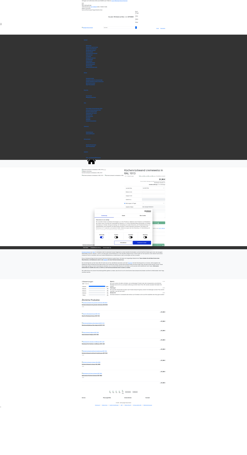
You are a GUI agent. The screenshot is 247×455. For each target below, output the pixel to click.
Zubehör (86, 152)
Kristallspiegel (89, 59)
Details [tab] (123, 215)
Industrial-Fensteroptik (91, 67)
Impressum (97, 405)
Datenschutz (104, 405)
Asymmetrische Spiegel (91, 53)
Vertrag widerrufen (137, 405)
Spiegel (85, 40)
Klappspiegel (89, 61)
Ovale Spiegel (89, 55)
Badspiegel (88, 45)
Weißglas (88, 119)
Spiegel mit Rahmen (91, 58)
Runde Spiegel (89, 51)
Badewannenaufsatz (91, 97)
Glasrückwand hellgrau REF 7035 (90, 334)
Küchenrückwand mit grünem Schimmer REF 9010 (95, 304)
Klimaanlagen (87, 139)
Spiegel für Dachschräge (92, 47)
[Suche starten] (136, 27)
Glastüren (86, 126)
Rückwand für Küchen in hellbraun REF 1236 (93, 343)
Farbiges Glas (89, 114)
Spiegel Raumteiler (90, 62)
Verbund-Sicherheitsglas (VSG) (93, 110)
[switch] (116, 237)
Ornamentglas (89, 116)
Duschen (86, 90)
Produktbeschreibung (96, 247)
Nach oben (85, 247)
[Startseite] (91, 160)
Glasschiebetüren (90, 133)
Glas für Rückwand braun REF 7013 (91, 316)
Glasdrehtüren (89, 132)
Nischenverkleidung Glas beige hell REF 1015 (93, 325)
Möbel (85, 72)
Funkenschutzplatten (91, 121)
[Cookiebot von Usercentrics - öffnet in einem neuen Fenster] (145, 211)
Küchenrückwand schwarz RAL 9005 (91, 364)
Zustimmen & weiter (141, 242)
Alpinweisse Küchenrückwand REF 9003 (92, 375)
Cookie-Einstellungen (114, 405)
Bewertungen (107, 247)
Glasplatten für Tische (91, 113)
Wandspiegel (89, 65)
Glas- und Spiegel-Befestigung (93, 157)
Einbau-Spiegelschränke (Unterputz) (95, 81)
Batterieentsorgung (148, 405)
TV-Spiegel (88, 56)
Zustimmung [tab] (104, 215)
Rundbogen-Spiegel (91, 50)
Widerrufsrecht (128, 405)
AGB (121, 405)
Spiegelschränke (90, 78)
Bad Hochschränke (90, 83)
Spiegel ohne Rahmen (91, 48)
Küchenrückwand (86, 252)
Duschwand (89, 95)
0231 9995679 (94, 7)
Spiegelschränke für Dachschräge (94, 80)
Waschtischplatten (90, 84)
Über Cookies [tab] (143, 215)
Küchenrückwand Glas (91, 111)
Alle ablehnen (123, 242)
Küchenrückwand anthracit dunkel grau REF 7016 (94, 353)
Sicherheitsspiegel (90, 64)
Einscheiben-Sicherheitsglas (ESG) (94, 108)
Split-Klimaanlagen (90, 146)
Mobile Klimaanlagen (91, 145)
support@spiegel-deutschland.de (119, 0)
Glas (85, 102)
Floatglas (88, 117)
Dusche (105, 260)
